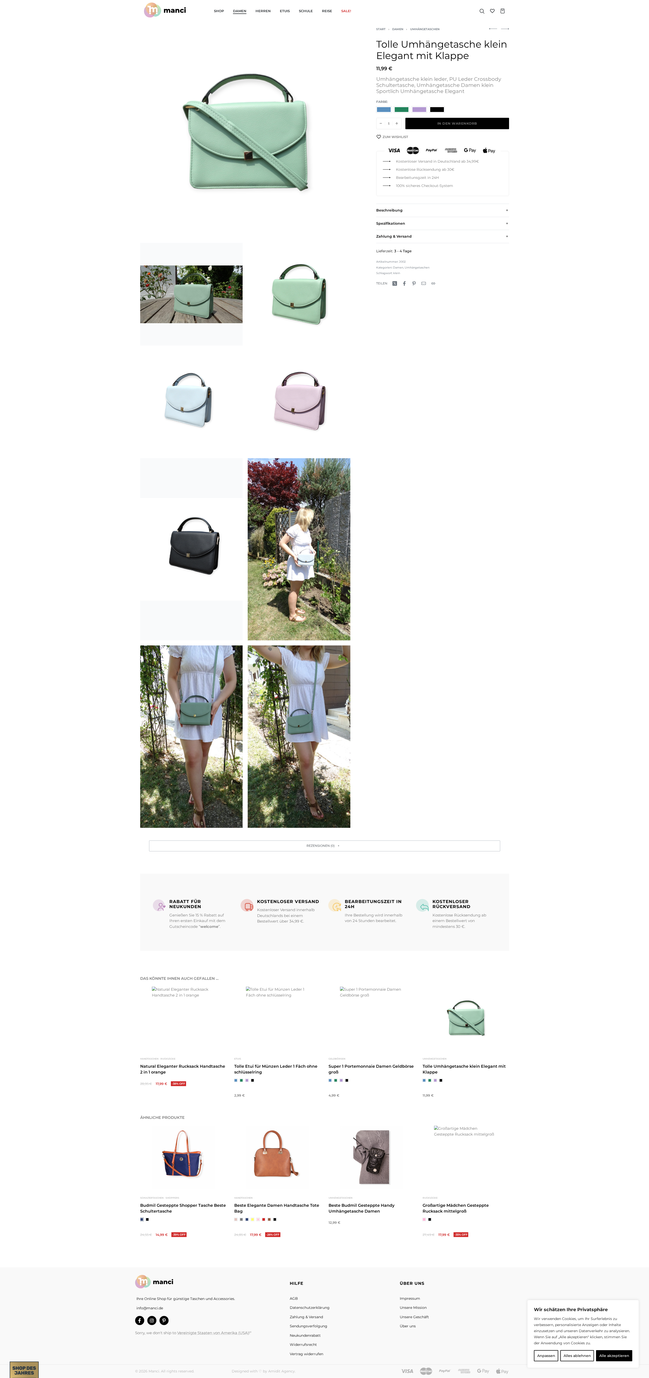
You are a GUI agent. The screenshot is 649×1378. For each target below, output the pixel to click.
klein (396, 273)
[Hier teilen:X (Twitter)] (394, 283)
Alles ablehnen (577, 1355)
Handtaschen (149, 1059)
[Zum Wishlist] (217, 996)
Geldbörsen (336, 1059)
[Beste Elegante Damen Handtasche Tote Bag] (277, 1157)
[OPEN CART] (502, 11)
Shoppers (172, 1198)
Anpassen (546, 1355)
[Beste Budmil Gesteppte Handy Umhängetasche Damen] (371, 1157)
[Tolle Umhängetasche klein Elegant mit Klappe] (465, 1018)
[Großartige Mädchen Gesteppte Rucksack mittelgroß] (465, 1157)
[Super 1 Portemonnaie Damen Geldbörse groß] (371, 1018)
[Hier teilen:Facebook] (404, 283)
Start (381, 29)
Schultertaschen (152, 1198)
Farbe (381, 102)
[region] (583, 1334)
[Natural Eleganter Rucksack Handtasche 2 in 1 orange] (183, 1018)
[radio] (383, 109)
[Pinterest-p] (164, 1320)
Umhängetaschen (425, 29)
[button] (324, 845)
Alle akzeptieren (614, 1355)
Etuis (237, 1059)
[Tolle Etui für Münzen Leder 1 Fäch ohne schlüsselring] (277, 1018)
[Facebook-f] (139, 1320)
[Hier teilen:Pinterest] (414, 283)
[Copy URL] (433, 283)
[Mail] (423, 283)
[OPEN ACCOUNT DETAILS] (492, 10)
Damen (397, 29)
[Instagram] (151, 1320)
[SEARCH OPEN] (482, 11)
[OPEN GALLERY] (245, 133)
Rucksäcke (167, 1059)
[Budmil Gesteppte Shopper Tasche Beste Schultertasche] (183, 1157)
